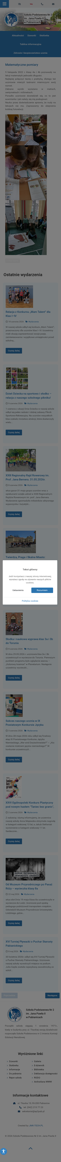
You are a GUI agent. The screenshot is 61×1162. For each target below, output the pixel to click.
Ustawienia (18, 590)
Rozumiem (42, 590)
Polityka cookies (30, 601)
